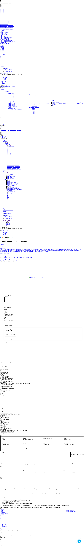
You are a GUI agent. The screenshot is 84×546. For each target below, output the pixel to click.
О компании (2, 515)
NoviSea (17, 257)
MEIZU (5, 257)
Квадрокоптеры (46, 251)
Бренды (1, 517)
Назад (7, 142)
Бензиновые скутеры (30, 251)
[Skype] (10, 237)
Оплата (4, 354)
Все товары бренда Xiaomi (71, 511)
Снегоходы (5, 251)
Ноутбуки (24, 249)
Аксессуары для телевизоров (71, 249)
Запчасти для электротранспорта (49, 250)
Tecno (25, 257)
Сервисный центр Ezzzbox (12, 187)
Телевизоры (13, 249)
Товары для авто (28, 250)
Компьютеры (58, 250)
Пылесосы (23, 250)
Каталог (2, 509)
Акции (1, 510)
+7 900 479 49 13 (3, 61)
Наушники (59, 249)
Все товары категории (70, 510)
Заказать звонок (8, 225)
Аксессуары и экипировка (21, 251)
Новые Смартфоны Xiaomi (5, 260)
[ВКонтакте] (1, 237)
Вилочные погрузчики (38, 251)
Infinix (31, 257)
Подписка (7, 143)
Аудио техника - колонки (31, 249)
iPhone (1, 254)
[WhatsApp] (9, 237)
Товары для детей (39, 250)
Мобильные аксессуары (40, 249)
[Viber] (7, 237)
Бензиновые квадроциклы (5, 249)
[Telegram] (12, 237)
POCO (22, 257)
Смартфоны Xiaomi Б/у (15, 260)
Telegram (4, 79)
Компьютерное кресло (11, 251)
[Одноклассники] (2, 237)
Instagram (4, 78)
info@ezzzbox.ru (4, 73)
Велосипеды (33, 250)
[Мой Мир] (4, 237)
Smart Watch (64, 249)
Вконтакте (5, 77)
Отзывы (4, 352)
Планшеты (47, 249)
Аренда (8, 181)
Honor (10, 257)
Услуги (6, 173)
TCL (27, 257)
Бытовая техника (10, 250)
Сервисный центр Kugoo (12, 193)
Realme (8, 257)
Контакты (2, 514)
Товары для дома (17, 250)
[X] (6, 237)
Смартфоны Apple (10, 146)
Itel (15, 257)
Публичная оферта (4, 516)
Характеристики (6, 351)
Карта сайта (2, 533)
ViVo (29, 257)
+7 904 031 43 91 (4, 59)
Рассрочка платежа (4, 513)
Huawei (13, 257)
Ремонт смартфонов (11, 176)
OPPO (20, 257)
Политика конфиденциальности (8, 532)
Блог (1, 518)
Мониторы (72, 250)
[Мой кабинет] (0, 131)
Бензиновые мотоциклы (65, 250)
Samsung (2, 257)
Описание (5, 350)
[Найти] (1, 5)
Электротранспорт (11, 164)
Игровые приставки (53, 249)
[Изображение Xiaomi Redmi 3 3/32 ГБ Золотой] (42, 277)
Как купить (7, 203)
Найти (2, 537)
